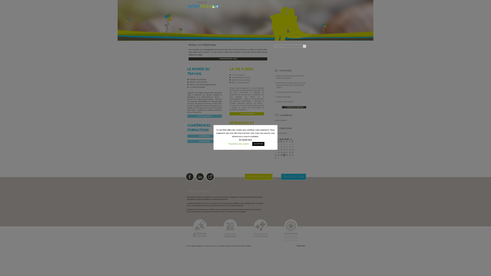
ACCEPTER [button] (258, 144)
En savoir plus (245, 140)
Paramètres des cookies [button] (239, 144)
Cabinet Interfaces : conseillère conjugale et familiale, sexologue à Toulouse (203, 6)
